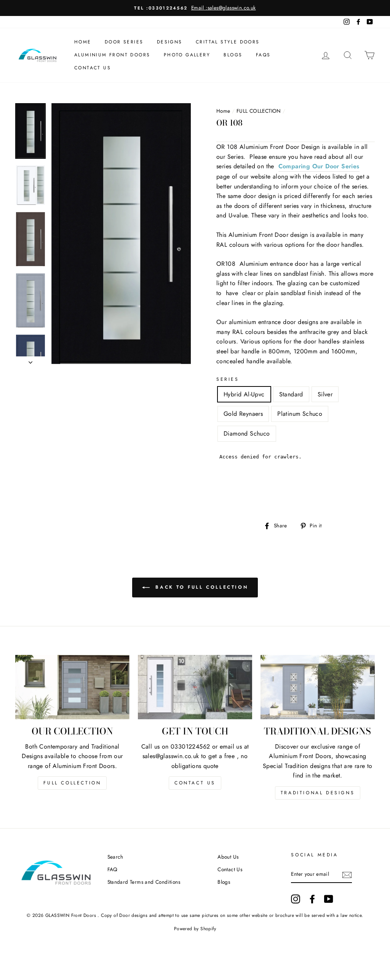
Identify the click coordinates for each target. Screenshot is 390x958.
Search (115, 857)
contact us (195, 782)
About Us (227, 857)
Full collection (72, 782)
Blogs (233, 54)
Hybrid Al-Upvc (244, 394)
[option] (195, 8)
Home (82, 41)
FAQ (112, 869)
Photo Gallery (187, 54)
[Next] (30, 360)
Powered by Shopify (195, 928)
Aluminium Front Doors (112, 54)
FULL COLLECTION (259, 111)
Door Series (124, 41)
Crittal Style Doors (228, 41)
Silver (325, 394)
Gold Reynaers (243, 413)
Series (227, 379)
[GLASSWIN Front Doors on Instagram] (295, 899)
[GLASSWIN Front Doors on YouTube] (328, 899)
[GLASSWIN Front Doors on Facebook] (312, 899)
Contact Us (92, 67)
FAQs (263, 54)
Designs (169, 41)
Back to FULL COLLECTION (200, 587)
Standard (291, 394)
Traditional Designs (318, 792)
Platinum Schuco (299, 413)
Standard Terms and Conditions (144, 882)
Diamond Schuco (247, 433)
